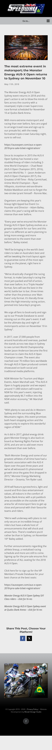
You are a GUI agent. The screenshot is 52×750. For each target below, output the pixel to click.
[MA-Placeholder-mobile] (26, 665)
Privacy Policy (32, 709)
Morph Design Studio (32, 712)
